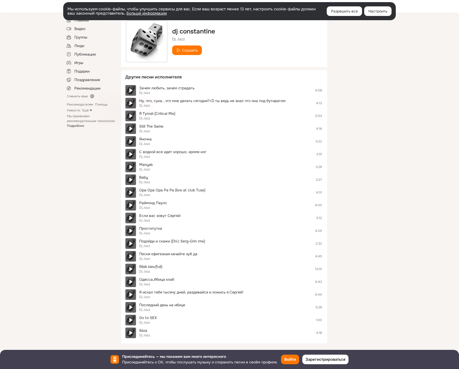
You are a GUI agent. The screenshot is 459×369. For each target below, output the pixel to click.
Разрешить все (344, 11)
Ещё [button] (85, 110)
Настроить (377, 11)
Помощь (101, 104)
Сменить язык (77, 96)
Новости (73, 110)
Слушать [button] (190, 50)
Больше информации (146, 13)
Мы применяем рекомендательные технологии (91, 121)
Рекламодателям (80, 104)
